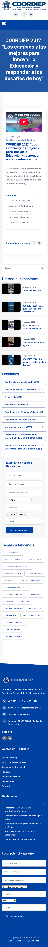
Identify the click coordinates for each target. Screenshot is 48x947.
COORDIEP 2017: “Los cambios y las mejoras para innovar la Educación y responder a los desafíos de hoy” (23, 151)
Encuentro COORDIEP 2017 (21, 205)
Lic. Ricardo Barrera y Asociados (24, 940)
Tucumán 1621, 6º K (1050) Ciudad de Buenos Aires (25, 722)
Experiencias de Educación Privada (17, 567)
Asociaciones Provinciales (14, 767)
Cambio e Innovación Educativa (20, 140)
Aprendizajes (9, 581)
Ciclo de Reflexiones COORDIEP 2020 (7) (23, 389)
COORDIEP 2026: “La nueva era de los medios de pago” (34, 362)
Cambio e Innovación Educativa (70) (22, 382)
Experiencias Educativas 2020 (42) (21, 419)
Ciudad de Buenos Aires (31, 616)
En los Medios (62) (13, 397)
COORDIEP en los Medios (13, 560)
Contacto (6, 786)
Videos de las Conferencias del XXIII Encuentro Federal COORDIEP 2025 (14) (23, 447)
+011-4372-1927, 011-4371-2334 (22, 701)
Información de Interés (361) (18, 427)
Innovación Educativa (19, 217)
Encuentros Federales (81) (17, 404)
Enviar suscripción (19, 530)
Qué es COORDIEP (35, 609)
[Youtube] (9, 738)
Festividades (24, 602)
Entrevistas (9, 602)
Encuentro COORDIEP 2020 (14, 623)
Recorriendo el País (11, 776)
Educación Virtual (35, 560)
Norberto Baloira (11, 616)
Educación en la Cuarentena (31, 581)
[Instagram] (4, 738)
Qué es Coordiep (9, 757)
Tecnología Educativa (12, 629)
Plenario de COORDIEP (13, 574)
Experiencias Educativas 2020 (15, 588)
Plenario (6, 771)
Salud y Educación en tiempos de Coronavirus (20, 833)
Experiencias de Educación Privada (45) (24, 412)
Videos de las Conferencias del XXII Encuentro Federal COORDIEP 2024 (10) (23, 436)
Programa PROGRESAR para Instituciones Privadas (18, 809)
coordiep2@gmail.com (19, 714)
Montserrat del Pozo (18, 222)
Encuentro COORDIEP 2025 (14, 595)
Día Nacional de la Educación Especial (32, 327)
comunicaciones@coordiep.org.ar (24, 707)
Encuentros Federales (19, 211)
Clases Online (36, 595)
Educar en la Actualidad (20, 200)
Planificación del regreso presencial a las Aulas (23, 825)
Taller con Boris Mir (32, 290)
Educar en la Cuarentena (13, 609)
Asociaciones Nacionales (14, 762)
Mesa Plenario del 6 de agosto (33, 344)
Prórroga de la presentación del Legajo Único (23, 817)
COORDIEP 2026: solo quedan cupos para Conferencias (33, 308)
